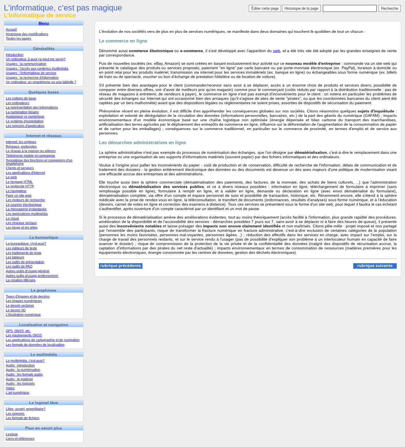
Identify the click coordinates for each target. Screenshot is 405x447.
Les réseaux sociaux (21, 223)
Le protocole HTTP (20, 186)
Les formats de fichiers (22, 418)
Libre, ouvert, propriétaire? (25, 409)
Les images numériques (24, 301)
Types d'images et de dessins (28, 296)
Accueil (11, 29)
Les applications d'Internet (25, 172)
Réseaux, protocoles (21, 146)
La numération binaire (22, 112)
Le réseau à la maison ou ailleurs (31, 151)
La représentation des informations (32, 107)
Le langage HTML (19, 182)
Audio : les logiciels (20, 383)
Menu (44, 23)
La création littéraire (21, 280)
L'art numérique (17, 392)
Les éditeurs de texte (21, 248)
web (276, 51)
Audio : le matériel (19, 379)
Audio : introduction (20, 365)
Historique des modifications (27, 34)
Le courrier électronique (24, 204)
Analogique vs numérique (25, 116)
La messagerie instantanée (26, 209)
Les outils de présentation (25, 262)
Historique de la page (301, 8)
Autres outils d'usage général (27, 271)
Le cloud (12, 218)
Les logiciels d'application (25, 126)
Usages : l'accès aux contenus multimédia (37, 68)
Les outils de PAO (19, 266)
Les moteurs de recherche (25, 200)
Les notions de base (21, 98)
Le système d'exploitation (25, 121)
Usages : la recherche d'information (32, 77)
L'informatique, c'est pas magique (63, 7)
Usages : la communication (26, 64)
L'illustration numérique (23, 314)
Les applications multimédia (27, 214)
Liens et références (20, 438)
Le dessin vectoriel (20, 305)
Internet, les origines (21, 142)
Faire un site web (18, 195)
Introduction (14, 54)
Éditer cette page (265, 8)
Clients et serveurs (20, 168)
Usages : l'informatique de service (31, 73)
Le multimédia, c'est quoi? (25, 360)
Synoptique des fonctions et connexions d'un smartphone (39, 162)
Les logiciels (15, 413)
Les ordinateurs (17, 103)
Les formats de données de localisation (35, 344)
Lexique (12, 434)
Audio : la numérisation (23, 369)
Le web (11, 177)
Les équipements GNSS (24, 335)
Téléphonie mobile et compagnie (30, 155)
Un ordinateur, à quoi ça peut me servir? (36, 59)
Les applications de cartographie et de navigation (43, 340)
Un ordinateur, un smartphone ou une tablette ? (41, 82)
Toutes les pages (18, 38)
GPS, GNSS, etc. (18, 331)
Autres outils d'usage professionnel (32, 276)
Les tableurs (15, 257)
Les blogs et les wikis (21, 227)
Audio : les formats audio (24, 374)
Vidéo (10, 388)
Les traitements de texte (23, 253)
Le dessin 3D (16, 310)
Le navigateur (16, 191)
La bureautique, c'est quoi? (26, 243)
